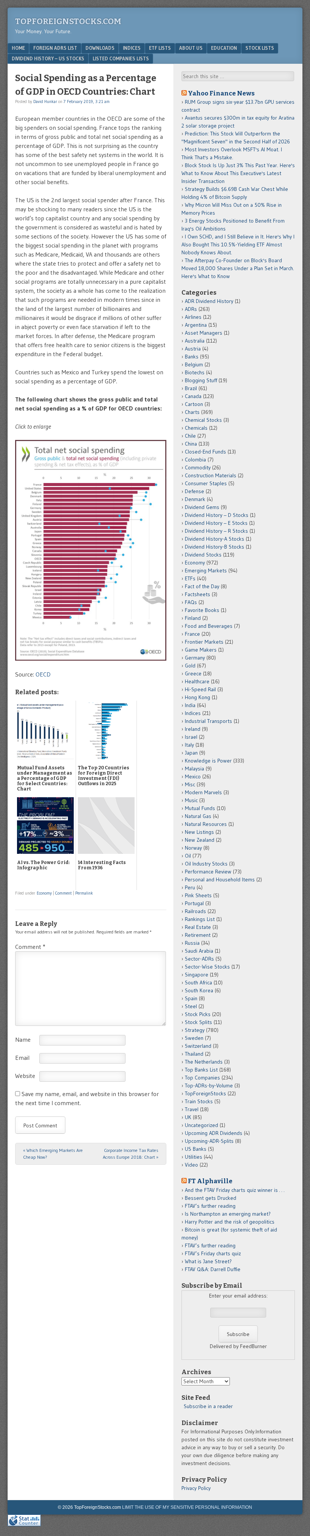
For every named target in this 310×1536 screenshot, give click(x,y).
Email (22, 1057)
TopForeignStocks (205, 1093)
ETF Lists (160, 48)
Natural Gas (198, 816)
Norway (193, 847)
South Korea (199, 990)
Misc (190, 784)
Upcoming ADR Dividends (213, 1133)
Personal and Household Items (220, 879)
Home (18, 48)
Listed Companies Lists (121, 58)
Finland (193, 618)
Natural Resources (206, 824)
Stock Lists (259, 48)
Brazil (191, 388)
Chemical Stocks (203, 420)
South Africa (198, 982)
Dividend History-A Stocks (214, 538)
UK (188, 1117)
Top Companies (202, 1077)
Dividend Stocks (203, 554)
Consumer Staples (206, 483)
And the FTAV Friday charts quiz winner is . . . (235, 1190)
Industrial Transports (208, 721)
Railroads (195, 911)
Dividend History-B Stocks (214, 546)
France (192, 633)
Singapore (196, 974)
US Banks (195, 1148)
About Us (191, 48)
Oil (188, 855)
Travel (191, 1109)
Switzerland (198, 1045)
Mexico (193, 776)
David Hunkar (45, 101)
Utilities (193, 1156)
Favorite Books (202, 610)
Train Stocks (199, 1101)
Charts (192, 412)
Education (224, 48)
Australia (195, 340)
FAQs (191, 602)
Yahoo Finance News (221, 93)
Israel (191, 736)
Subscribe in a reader (208, 1406)
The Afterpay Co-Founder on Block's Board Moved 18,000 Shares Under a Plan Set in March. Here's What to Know (237, 268)
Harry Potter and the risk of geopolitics (229, 1221)
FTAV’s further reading (210, 1205)
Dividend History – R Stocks (216, 530)
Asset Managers (203, 332)
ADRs (191, 309)
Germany (195, 657)
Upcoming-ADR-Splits (209, 1141)
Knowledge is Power (208, 760)
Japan (191, 752)
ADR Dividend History (209, 301)
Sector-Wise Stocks (207, 966)
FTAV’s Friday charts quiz (213, 1253)
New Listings (199, 832)
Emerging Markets (206, 570)
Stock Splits (198, 1022)
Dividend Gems (202, 507)
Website (25, 1075)
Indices (132, 48)
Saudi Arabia (199, 950)
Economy (44, 893)
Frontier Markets (204, 641)
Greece (193, 673)
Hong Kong (197, 697)
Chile (190, 435)
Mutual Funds (200, 808)
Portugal (194, 903)
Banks (191, 356)
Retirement (198, 935)
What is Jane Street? (208, 1261)
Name (23, 1039)
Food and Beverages (208, 626)
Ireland (192, 729)
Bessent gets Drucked (210, 1198)
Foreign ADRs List (55, 48)
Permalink (84, 893)
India (190, 705)
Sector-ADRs (199, 958)
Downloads (100, 48)
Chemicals (196, 427)
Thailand (194, 1053)
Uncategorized (201, 1125)
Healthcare (197, 681)
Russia (192, 942)
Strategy (195, 1030)
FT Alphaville (210, 1181)
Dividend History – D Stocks (216, 515)
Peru (190, 887)
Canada (193, 396)
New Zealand (199, 839)
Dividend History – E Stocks (216, 523)
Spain (191, 998)
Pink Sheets (198, 895)
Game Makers (201, 649)
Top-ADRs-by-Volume (209, 1085)
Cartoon (194, 404)
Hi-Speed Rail (200, 689)
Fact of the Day (202, 586)
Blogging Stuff (201, 380)
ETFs (190, 578)
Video (191, 1164)
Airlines (193, 317)
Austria (193, 348)
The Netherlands (204, 1061)
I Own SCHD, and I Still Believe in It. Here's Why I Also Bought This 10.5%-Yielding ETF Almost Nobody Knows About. (237, 244)
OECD (43, 674)
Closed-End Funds (205, 451)
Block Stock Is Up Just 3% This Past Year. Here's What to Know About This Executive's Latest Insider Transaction (238, 173)
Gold (190, 665)
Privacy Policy (196, 1488)
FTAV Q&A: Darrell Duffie (212, 1269)
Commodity (198, 467)
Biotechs (195, 372)
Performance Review (208, 871)
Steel (191, 1006)
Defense (194, 491)
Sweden (194, 1038)
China (191, 443)
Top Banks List (201, 1069)
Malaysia (194, 768)
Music (191, 800)
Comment (63, 893)
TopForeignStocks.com (68, 21)
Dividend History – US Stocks (48, 58)
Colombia (195, 459)
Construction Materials (210, 475)
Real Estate (198, 927)
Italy (189, 744)
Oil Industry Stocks (206, 863)
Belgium (194, 364)
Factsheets (197, 594)
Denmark (195, 499)
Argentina (196, 324)
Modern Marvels (203, 792)
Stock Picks (198, 1014)
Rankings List (200, 919)
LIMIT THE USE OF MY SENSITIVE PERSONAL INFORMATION (187, 1507)
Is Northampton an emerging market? (228, 1213)
